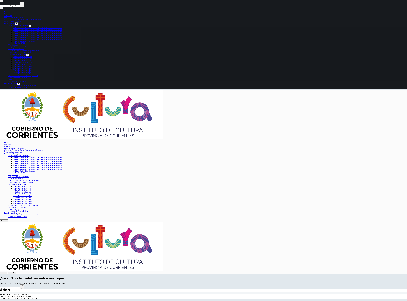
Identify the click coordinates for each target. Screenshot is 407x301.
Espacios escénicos (10, 213)
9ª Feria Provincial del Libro (22, 196)
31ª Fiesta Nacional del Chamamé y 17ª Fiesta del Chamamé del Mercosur (37, 163)
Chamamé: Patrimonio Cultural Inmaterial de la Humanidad (24, 150)
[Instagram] (6, 291)
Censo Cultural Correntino (13, 152)
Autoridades (8, 146)
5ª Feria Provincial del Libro (22, 203)
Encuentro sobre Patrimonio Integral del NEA (23, 180)
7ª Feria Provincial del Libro (22, 199)
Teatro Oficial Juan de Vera (17, 217)
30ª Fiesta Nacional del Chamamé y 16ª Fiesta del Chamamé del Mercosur (37, 165)
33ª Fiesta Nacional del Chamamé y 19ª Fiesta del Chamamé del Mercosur (37, 159)
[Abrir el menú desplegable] (17, 154)
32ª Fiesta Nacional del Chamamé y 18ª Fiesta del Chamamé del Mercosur (37, 161)
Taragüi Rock (13, 175)
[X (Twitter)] (4, 291)
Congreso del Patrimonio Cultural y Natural (23, 205)
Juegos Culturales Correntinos (18, 177)
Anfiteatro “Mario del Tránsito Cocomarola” (23, 215)
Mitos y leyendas (14, 209)
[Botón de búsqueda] (22, 286)
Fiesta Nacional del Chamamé (14, 148)
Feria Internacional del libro (17, 207)
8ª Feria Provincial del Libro (22, 198)
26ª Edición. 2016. (19, 173)
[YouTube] (9, 291)
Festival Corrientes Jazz (16, 179)
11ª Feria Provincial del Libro (22, 192)
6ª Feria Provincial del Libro (22, 201)
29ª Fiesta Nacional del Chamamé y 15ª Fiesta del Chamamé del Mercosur (37, 167)
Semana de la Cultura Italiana (18, 211)
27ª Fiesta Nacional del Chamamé (24, 171)
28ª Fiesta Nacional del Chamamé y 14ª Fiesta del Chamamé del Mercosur (37, 169)
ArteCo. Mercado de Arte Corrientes (20, 182)
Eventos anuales (9, 154)
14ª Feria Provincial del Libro (22, 186)
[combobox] (10, 288)
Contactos (7, 144)
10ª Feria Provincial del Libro (22, 194)
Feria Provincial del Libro (17, 184)
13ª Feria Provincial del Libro (22, 188)
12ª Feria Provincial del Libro (22, 190)
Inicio (6, 142)
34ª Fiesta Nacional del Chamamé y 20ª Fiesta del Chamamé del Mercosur (37, 158)
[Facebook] (1, 291)
